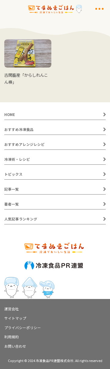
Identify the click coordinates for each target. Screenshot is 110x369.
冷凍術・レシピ (17, 159)
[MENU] (99, 9)
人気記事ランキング (20, 218)
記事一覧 (11, 189)
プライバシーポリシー (22, 327)
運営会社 (11, 308)
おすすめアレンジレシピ (24, 144)
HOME (9, 114)
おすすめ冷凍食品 (19, 129)
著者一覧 (11, 204)
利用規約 (11, 336)
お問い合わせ (15, 346)
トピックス (13, 174)
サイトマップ (15, 318)
